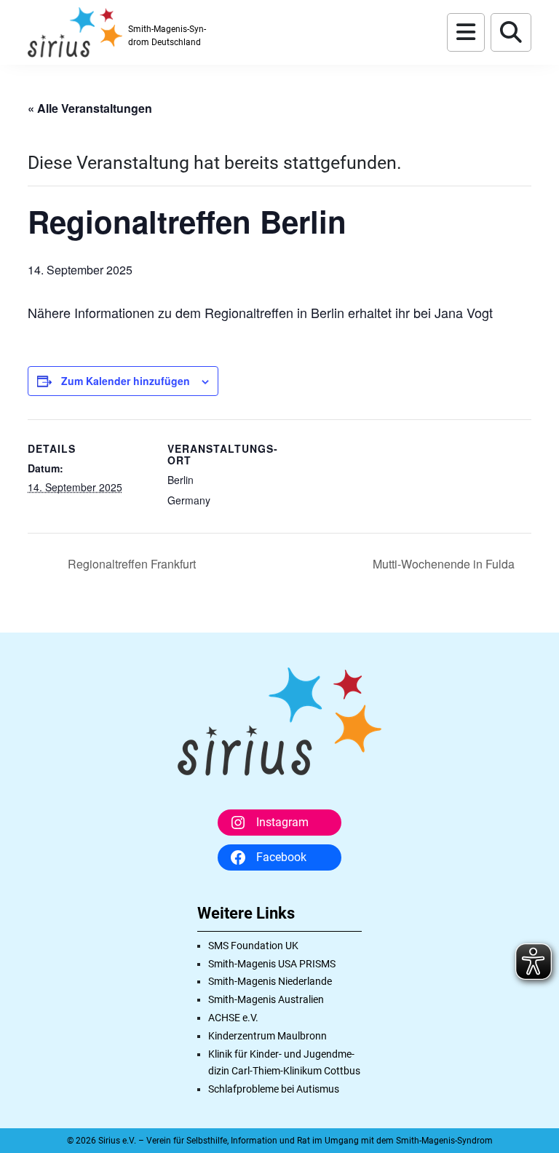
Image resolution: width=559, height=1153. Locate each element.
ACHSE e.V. (233, 1017)
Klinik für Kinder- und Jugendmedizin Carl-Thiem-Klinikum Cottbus (284, 1062)
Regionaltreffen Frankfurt (130, 563)
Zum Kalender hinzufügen (125, 380)
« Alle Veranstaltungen (90, 108)
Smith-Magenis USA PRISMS (272, 964)
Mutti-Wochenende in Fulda (445, 563)
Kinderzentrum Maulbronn (267, 1036)
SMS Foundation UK (253, 945)
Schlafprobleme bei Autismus (273, 1089)
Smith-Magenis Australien (266, 999)
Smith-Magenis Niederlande (270, 981)
